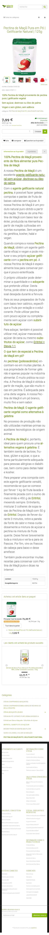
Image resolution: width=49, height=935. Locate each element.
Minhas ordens (6, 755)
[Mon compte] (44, 17)
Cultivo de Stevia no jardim (33, 789)
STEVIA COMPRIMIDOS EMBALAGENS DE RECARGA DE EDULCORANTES (22, 707)
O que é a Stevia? (30, 754)
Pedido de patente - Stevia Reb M (34, 770)
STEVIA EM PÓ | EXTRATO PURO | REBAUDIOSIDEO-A (21, 716)
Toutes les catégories (12, 17)
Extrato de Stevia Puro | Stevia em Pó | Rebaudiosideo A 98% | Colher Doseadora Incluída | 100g (24, 668)
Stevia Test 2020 (30, 798)
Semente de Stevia (31, 858)
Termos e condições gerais (33, 886)
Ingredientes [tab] (32, 151)
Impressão (29, 898)
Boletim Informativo (7, 767)
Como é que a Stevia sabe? (32, 804)
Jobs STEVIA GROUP (31, 895)
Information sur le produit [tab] (14, 151)
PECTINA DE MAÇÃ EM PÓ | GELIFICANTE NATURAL (26, 111)
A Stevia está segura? (7, 816)
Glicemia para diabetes (8, 877)
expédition (34, 928)
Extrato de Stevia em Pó (32, 848)
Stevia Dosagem (30, 792)
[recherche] (45, 7)
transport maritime (17, 125)
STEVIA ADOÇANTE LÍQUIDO (13, 712)
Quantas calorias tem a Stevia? (9, 834)
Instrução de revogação (32, 892)
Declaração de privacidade (33, 889)
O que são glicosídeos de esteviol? (34, 827)
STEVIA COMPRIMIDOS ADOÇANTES (16, 702)
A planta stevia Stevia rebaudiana (34, 757)
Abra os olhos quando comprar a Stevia (34, 782)
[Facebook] (45, 922)
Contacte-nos (5, 770)
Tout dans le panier (12, 626)
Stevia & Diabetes (6, 819)
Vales (3, 764)
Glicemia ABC (5, 880)
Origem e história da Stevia (33, 760)
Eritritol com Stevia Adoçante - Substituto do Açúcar (21, 720)
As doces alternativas (7, 886)
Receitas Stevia (6, 831)
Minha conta (5, 752)
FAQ (3, 773)
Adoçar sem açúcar (31, 801)
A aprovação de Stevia (31, 767)
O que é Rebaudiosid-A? (32, 824)
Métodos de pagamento (8, 761)
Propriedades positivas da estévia (34, 786)
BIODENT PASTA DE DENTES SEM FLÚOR (17, 729)
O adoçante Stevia (6, 813)
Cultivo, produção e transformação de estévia (35, 764)
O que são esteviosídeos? (32, 830)
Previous (6, 665)
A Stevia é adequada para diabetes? (11, 893)
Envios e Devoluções (7, 758)
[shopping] (38, 17)
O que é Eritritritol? (31, 821)
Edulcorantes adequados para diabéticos (9, 889)
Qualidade (29, 883)
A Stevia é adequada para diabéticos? (35, 815)
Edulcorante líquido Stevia (33, 851)
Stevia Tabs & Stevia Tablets (33, 861)
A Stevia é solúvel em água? (33, 818)
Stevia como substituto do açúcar (10, 822)
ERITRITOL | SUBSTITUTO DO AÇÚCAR (16, 725)
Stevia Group (29, 874)
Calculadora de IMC (7, 883)
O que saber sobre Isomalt (32, 833)
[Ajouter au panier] (45, 131)
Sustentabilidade (30, 880)
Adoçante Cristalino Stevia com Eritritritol (34, 854)
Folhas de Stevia (30, 845)
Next (42, 665)
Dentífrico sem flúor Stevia (33, 864)
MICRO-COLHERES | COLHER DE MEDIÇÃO (18, 733)
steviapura (29, 877)
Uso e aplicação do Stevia (32, 795)
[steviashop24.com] (8, 7)
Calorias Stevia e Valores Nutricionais (11, 828)
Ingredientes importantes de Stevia (11, 825)
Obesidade (4, 874)
